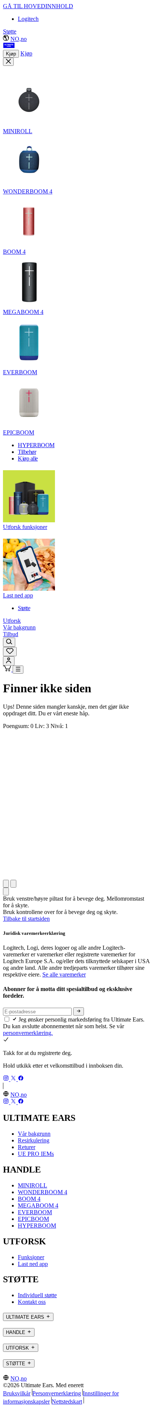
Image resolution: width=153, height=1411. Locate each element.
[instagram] (6, 1079)
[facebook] (21, 1079)
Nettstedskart (67, 1401)
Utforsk (12, 621)
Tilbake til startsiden (26, 918)
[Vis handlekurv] (8, 669)
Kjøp (11, 54)
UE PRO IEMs (36, 1154)
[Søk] (9, 642)
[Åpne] (18, 670)
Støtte (9, 31)
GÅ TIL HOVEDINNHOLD (38, 6)
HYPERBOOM (37, 1225)
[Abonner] (78, 1011)
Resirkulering (33, 1140)
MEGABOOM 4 (38, 1205)
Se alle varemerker (64, 974)
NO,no (18, 39)
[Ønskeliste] (10, 651)
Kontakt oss (32, 1302)
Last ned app (33, 1264)
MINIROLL (32, 1185)
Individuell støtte (37, 1295)
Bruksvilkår (16, 1393)
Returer (26, 1147)
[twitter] (14, 1079)
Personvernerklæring (56, 1393)
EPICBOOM (33, 1219)
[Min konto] (8, 661)
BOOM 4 (29, 1199)
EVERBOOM (35, 1212)
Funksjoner (31, 1257)
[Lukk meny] (8, 62)
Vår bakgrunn (19, 627)
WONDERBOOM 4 (42, 1192)
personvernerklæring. (28, 1033)
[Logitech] (9, 46)
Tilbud (10, 634)
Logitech (28, 19)
